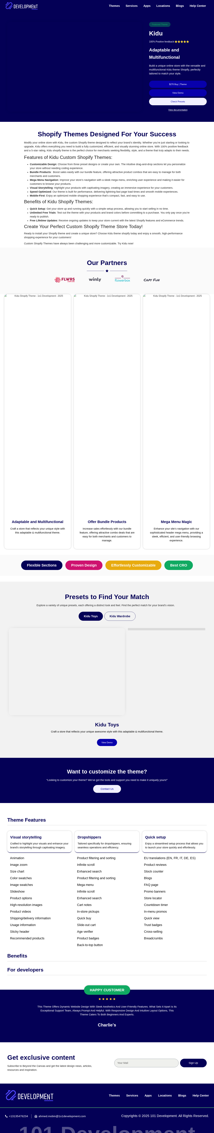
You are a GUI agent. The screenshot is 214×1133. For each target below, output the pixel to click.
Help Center (198, 5)
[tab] (91, 616)
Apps (147, 5)
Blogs (180, 5)
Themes (114, 5)
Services (132, 5)
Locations (163, 5)
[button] (41, 565)
